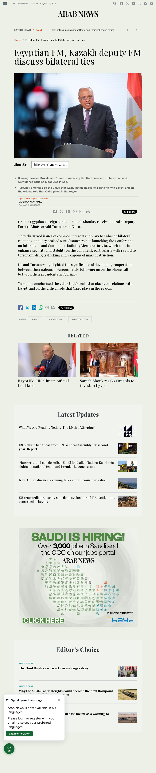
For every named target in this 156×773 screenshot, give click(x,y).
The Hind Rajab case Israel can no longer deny (53, 668)
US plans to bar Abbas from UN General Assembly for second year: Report (63, 447)
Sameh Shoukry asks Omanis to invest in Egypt (107, 383)
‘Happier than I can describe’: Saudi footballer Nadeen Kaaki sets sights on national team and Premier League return (66, 464)
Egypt (35, 319)
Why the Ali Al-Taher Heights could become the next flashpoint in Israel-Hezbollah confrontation (66, 693)
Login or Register (19, 733)
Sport (39, 30)
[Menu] (5, 4)
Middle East (26, 663)
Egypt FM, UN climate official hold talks (43, 383)
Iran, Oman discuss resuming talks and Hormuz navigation (63, 480)
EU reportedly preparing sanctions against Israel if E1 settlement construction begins (67, 499)
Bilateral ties (80, 319)
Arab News (22, 3)
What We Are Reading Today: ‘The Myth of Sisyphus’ (57, 427)
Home (17, 40)
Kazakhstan (55, 319)
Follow (130, 211)
